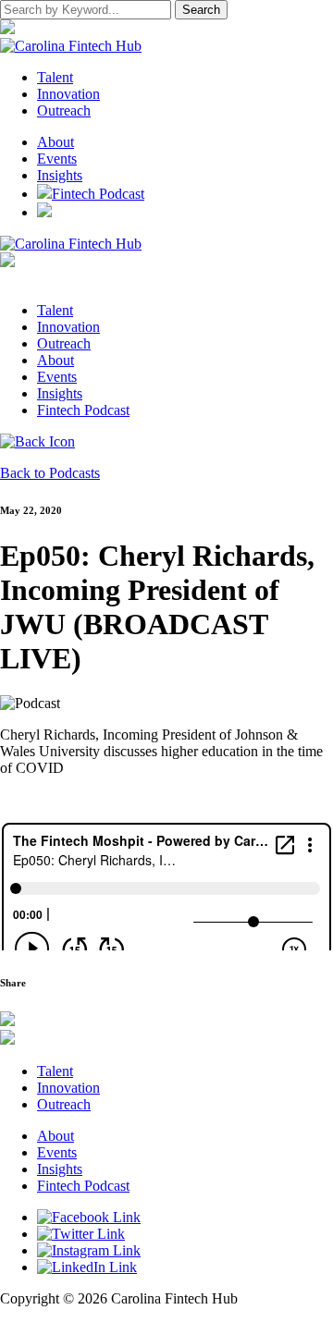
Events (57, 158)
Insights (59, 175)
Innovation (68, 327)
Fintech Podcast (98, 194)
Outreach (64, 343)
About (55, 142)
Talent (55, 310)
